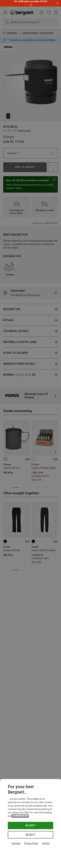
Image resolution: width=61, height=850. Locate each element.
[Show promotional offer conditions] (30, 5)
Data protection (20, 816)
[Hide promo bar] (58, 3)
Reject (30, 834)
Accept (30, 825)
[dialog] (30, 814)
